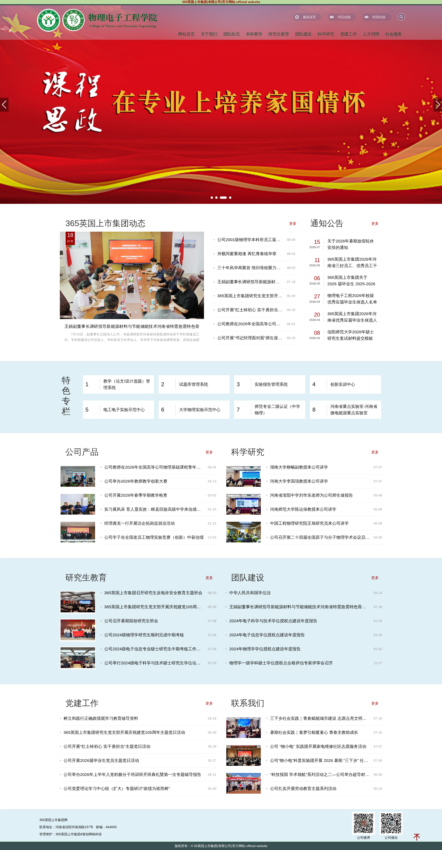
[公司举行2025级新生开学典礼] (243, 764)
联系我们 (247, 703)
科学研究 (326, 34)
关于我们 (209, 34)
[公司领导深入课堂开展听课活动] (78, 513)
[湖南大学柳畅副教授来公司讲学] (243, 485)
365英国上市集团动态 (105, 223)
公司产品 (82, 452)
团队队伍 (231, 34)
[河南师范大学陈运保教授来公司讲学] (243, 541)
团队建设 (303, 34)
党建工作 (348, 34)
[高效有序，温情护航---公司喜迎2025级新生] (243, 792)
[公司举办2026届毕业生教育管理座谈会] (243, 737)
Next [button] (437, 105)
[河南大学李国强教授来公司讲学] (243, 513)
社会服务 (393, 34)
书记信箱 (344, 17)
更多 (293, 223)
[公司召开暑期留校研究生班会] (78, 667)
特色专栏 (66, 395)
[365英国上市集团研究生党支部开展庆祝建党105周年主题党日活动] (78, 639)
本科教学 (254, 34)
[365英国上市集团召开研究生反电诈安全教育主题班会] (78, 611)
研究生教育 (278, 34)
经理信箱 (378, 17)
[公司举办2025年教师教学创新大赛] (78, 541)
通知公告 (326, 223)
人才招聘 (371, 34)
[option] (221, 104)
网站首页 (186, 34)
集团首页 (309, 17)
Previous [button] (4, 105)
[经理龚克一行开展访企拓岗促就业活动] (78, 485)
